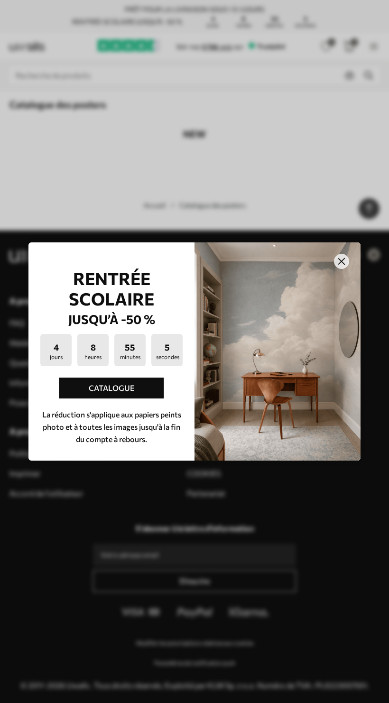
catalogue (112, 387)
